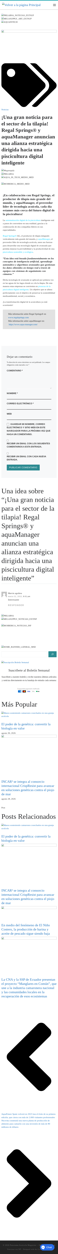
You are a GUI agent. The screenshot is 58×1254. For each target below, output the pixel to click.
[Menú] (54, 5)
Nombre (12, 393)
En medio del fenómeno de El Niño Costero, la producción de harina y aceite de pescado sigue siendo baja (25, 929)
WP (19, 1249)
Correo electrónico (20, 403)
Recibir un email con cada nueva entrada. (26, 458)
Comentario (15, 370)
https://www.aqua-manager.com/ (23, 324)
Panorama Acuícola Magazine (23, 1245)
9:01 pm (26, 596)
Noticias (5, 109)
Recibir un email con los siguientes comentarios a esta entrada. (28, 445)
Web (9, 414)
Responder (16, 605)
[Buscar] (52, 654)
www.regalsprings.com (18, 317)
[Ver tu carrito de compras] (49, 5)
